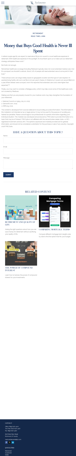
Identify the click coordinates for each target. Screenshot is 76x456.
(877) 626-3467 (15, 428)
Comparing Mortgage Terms (54, 229)
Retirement (8, 451)
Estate (7, 455)
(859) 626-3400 (14, 426)
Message (6, 158)
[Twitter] (9, 442)
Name (5, 136)
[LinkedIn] (13, 442)
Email (5, 147)
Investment (8, 453)
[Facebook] (6, 442)
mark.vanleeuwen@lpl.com (13, 439)
